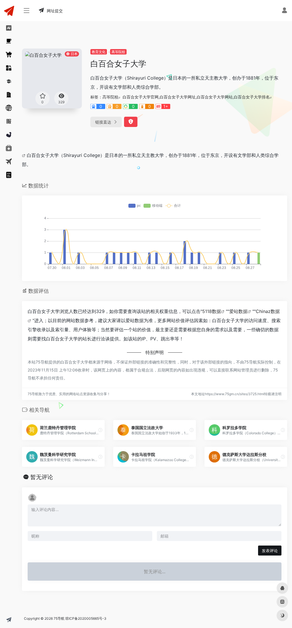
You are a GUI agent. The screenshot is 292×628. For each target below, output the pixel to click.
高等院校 (118, 52)
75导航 (59, 618)
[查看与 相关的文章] (24, 155)
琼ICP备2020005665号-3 (85, 618)
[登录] (284, 11)
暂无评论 (41, 477)
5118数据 (211, 311)
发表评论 (270, 550)
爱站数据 (238, 311)
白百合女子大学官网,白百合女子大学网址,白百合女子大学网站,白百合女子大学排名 (196, 96)
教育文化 (99, 52)
